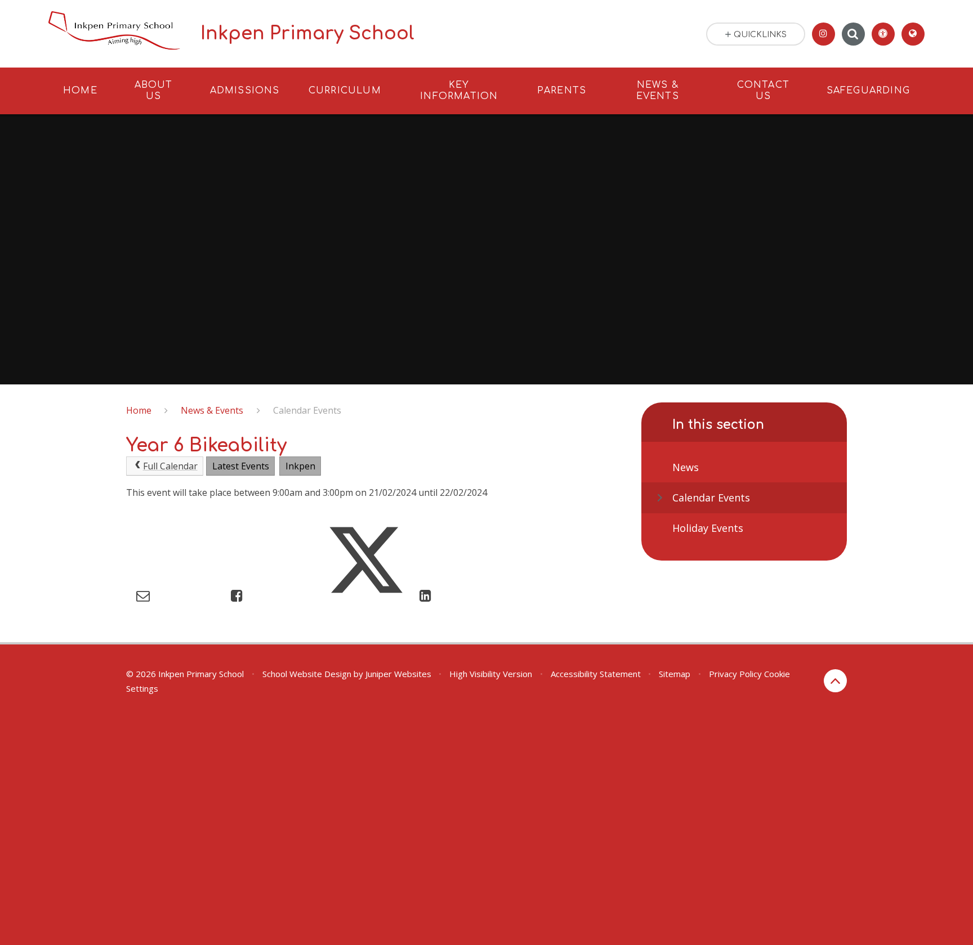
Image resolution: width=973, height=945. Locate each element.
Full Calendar (170, 466)
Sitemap (674, 673)
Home (138, 410)
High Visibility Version (490, 673)
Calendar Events (307, 410)
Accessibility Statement (596, 673)
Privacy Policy (735, 673)
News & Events (212, 410)
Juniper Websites (398, 673)
